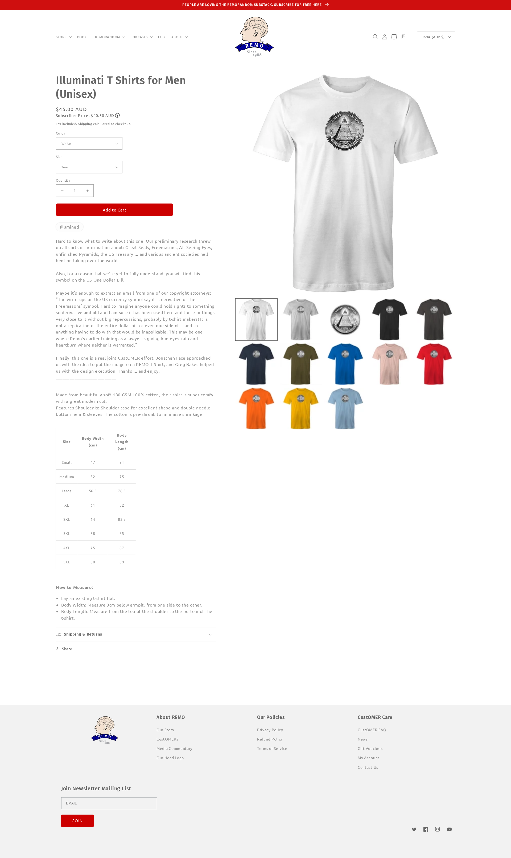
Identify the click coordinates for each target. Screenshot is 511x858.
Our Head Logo (170, 757)
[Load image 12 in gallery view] (301, 408)
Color (60, 133)
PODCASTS (139, 37)
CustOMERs (167, 739)
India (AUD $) (433, 37)
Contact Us (368, 767)
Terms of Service (272, 748)
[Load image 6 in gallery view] (256, 364)
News (363, 739)
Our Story (165, 729)
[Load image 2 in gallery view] (301, 319)
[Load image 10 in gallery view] (434, 364)
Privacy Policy (270, 729)
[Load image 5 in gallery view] (434, 319)
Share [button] (67, 648)
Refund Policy (270, 739)
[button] (63, 37)
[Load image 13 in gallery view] (345, 408)
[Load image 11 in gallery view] (256, 408)
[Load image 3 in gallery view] (345, 319)
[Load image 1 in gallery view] (256, 319)
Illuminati (69, 226)
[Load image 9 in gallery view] (390, 364)
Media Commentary (174, 748)
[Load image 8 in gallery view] (345, 364)
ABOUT (177, 37)
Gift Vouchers (370, 748)
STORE (61, 37)
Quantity (63, 180)
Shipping (85, 123)
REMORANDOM (107, 37)
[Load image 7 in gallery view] (301, 364)
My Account (369, 757)
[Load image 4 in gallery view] (390, 319)
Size (59, 156)
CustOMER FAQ (372, 729)
